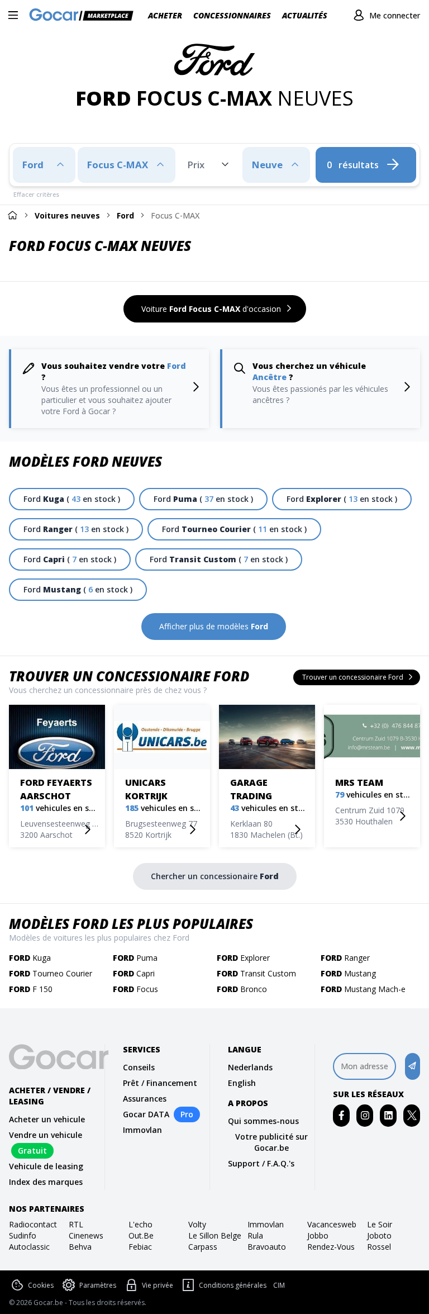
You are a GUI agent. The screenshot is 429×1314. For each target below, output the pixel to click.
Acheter (165, 15)
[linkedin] (388, 1115)
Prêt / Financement (160, 1083)
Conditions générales (232, 1285)
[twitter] (412, 1115)
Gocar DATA (146, 1114)
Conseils (139, 1067)
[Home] (12, 215)
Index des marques (46, 1182)
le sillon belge (214, 1235)
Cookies (41, 1285)
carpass (202, 1246)
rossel (379, 1246)
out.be (141, 1235)
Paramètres (97, 1285)
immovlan (265, 1224)
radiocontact (33, 1224)
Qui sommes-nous (263, 1121)
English (242, 1083)
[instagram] (365, 1115)
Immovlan (142, 1130)
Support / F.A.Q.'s (261, 1163)
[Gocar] (84, 16)
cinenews (86, 1235)
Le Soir (379, 1224)
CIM (279, 1285)
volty (197, 1224)
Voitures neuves (67, 215)
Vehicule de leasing (46, 1166)
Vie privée (157, 1285)
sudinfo (22, 1235)
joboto (379, 1235)
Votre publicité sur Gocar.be (271, 1142)
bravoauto (266, 1246)
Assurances (144, 1098)
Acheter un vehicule (47, 1119)
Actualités (304, 15)
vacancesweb (331, 1224)
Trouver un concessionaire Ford (129, 676)
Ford (125, 215)
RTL (76, 1224)
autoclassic (29, 1246)
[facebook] (341, 1115)
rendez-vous (331, 1246)
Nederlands (250, 1067)
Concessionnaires (232, 15)
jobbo (317, 1235)
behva (80, 1246)
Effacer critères (36, 194)
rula (255, 1235)
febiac (140, 1246)
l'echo (140, 1224)
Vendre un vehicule (45, 1135)
